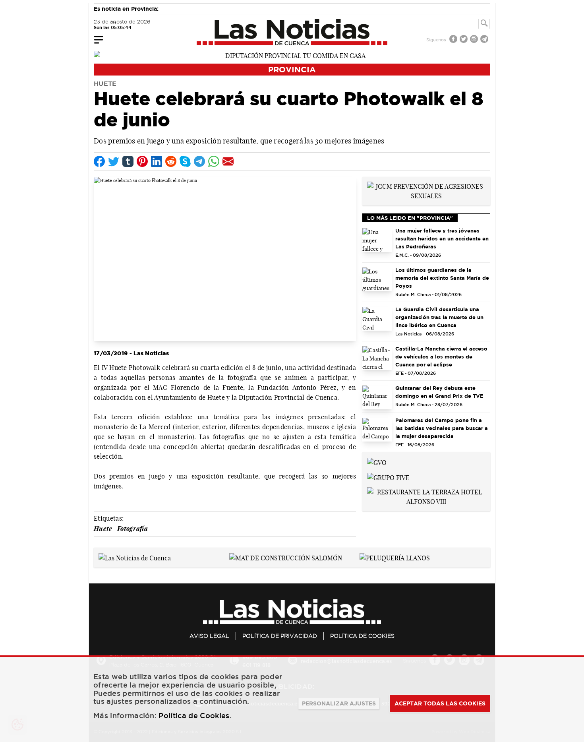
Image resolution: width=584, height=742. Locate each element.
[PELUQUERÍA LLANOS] (395, 557)
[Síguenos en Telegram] (485, 40)
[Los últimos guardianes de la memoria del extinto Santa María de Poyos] (377, 279)
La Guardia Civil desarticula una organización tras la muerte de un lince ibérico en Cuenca (439, 317)
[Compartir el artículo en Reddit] (170, 161)
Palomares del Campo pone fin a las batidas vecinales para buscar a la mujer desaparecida (441, 428)
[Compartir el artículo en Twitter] (113, 161)
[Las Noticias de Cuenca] (292, 32)
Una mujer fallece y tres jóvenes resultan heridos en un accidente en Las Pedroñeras (442, 238)
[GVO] (377, 462)
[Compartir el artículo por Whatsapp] (213, 161)
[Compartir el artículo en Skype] (185, 161)
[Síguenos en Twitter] (464, 40)
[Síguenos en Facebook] (454, 40)
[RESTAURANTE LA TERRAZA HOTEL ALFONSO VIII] (426, 496)
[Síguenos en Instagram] (475, 40)
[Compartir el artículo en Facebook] (99, 161)
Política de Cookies (362, 636)
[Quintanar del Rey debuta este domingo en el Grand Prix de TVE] (377, 397)
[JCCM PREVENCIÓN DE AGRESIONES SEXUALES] (426, 191)
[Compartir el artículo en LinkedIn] (156, 161)
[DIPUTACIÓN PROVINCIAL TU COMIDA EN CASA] (292, 55)
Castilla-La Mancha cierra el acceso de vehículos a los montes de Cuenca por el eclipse (441, 356)
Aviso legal (209, 636)
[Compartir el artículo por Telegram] (199, 161)
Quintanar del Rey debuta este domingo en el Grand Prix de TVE (439, 392)
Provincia (292, 69)
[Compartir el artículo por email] (228, 161)
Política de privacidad (279, 636)
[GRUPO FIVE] (388, 477)
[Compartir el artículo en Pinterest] (142, 161)
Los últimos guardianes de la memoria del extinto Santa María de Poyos (442, 278)
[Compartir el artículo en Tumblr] (127, 161)
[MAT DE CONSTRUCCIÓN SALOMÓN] (285, 557)
